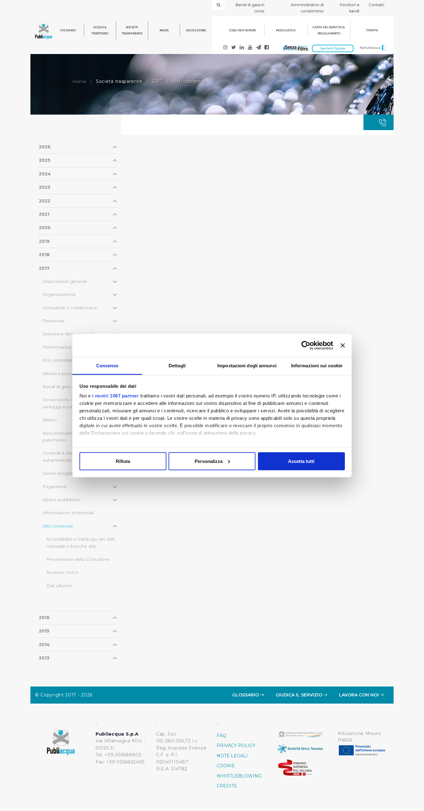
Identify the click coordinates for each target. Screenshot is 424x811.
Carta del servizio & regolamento (329, 30)
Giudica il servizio (299, 695)
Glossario (246, 695)
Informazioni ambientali (68, 512)
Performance (57, 347)
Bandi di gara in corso (250, 7)
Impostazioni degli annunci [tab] (247, 365)
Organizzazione (59, 294)
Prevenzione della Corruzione (78, 559)
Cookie (226, 765)
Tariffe (372, 30)
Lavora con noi (359, 695)
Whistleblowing (239, 776)
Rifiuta (123, 461)
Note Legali (232, 756)
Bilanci (49, 420)
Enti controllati (58, 360)
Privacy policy (236, 745)
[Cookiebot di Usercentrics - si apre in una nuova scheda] (306, 345)
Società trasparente (132, 30)
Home (79, 81)
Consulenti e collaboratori (70, 307)
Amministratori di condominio (307, 7)
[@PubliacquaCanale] (258, 48)
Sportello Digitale (332, 48)
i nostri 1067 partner (115, 395)
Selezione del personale (68, 334)
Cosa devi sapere (242, 30)
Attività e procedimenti (67, 373)
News (164, 30)
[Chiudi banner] (343, 345)
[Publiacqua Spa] (242, 48)
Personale (54, 321)
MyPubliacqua (370, 47)
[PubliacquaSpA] (267, 48)
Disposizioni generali (65, 281)
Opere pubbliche (61, 499)
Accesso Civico (62, 572)
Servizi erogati (58, 473)
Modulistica (286, 30)
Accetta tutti (301, 461)
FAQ (221, 735)
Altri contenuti (58, 526)
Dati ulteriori (59, 585)
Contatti (376, 4)
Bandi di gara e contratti (68, 386)
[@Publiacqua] (225, 48)
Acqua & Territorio (100, 30)
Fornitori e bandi (349, 7)
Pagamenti (55, 486)
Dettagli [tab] (177, 365)
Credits (227, 786)
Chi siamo (68, 30)
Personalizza (209, 461)
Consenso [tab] (107, 365)
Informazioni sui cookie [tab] (316, 365)
